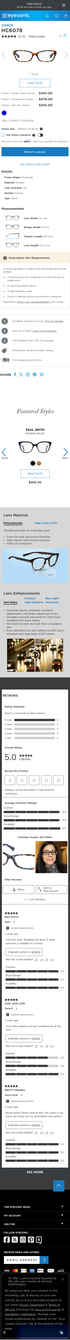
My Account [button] (12, 1215)
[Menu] (5, 16)
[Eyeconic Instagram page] (23, 1242)
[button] (56, 16)
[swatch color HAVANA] (39, 463)
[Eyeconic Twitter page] (15, 1242)
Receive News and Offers (21, 1252)
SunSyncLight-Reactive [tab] (33, 600)
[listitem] (15, 375)
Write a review (37, 36)
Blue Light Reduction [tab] (52, 600)
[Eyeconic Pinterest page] (31, 1242)
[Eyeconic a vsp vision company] (25, 16)
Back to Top (58, 1186)
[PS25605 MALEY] (35, 458)
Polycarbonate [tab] (13, 523)
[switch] (40, 135)
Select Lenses (35, 151)
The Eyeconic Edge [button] (17, 1207)
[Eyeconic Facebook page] (7, 1242)
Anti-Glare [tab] (10, 602)
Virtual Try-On (35, 83)
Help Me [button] (9, 1224)
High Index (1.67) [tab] (46, 523)
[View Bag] (66, 16)
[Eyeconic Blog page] (39, 1243)
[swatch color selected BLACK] (33, 463)
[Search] (47, 16)
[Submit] (44, 1260)
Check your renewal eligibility (34, 301)
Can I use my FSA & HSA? (35, 163)
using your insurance (44, 330)
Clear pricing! (34, 3)
